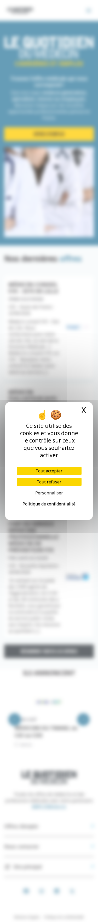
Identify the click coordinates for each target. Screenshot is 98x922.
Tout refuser (49, 482)
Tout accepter (49, 471)
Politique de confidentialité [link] (49, 504)
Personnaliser (49, 493)
